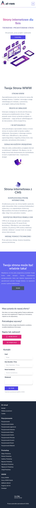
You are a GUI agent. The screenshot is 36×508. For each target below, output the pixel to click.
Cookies (3, 413)
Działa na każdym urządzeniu (18, 144)
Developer (4, 488)
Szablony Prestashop (6, 459)
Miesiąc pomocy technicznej (18, 236)
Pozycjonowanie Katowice (8, 429)
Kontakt (18, 288)
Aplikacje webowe (6, 483)
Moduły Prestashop (6, 456)
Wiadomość (8, 377)
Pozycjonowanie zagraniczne (8, 427)
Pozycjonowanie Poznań (7, 443)
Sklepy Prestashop (6, 453)
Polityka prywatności (6, 411)
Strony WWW (5, 477)
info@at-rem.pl (13, 342)
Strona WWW (18, 93)
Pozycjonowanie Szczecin (7, 440)
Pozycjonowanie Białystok (8, 445)
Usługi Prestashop (6, 469)
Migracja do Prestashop (7, 467)
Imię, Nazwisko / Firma (11, 362)
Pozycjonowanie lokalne (7, 424)
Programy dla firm (6, 485)
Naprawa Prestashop (6, 461)
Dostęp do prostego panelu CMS (18, 217)
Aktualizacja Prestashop (7, 464)
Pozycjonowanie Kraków (7, 435)
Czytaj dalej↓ (18, 37)
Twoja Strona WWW (18, 88)
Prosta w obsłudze (18, 108)
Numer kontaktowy (10, 369)
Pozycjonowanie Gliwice (7, 432)
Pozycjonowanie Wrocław (8, 437)
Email (6, 354)
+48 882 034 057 (12, 336)
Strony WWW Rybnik (7, 480)
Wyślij (12, 388)
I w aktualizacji (18, 125)
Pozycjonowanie (5, 421)
